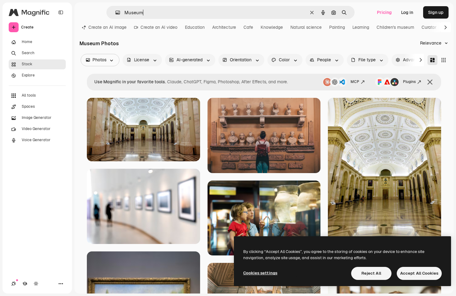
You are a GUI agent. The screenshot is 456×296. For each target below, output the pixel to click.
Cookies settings (260, 273)
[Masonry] (432, 60)
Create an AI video (159, 27)
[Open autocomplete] (115, 12)
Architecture (224, 27)
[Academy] (25, 284)
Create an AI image (107, 27)
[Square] (444, 60)
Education (195, 27)
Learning (360, 27)
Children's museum (395, 27)
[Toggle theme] (36, 284)
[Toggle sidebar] (61, 12)
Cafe (248, 27)
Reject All (371, 273)
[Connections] (14, 284)
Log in (407, 12)
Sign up (436, 12)
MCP (355, 81)
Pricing (384, 12)
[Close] (430, 82)
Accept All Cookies (419, 273)
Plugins (409, 81)
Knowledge (272, 27)
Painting (337, 27)
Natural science (306, 27)
